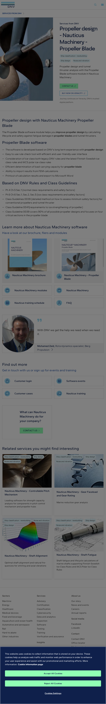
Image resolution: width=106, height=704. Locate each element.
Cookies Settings (53, 693)
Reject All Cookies (53, 683)
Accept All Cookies (53, 673)
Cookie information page (30, 664)
